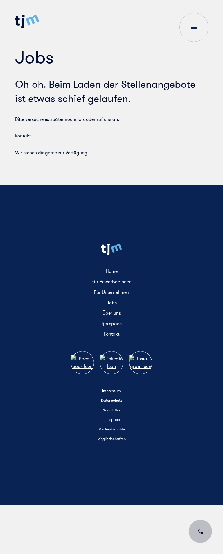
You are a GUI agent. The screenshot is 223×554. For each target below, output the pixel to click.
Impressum (111, 391)
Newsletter (111, 410)
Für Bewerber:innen (111, 281)
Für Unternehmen (111, 292)
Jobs (112, 302)
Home (112, 271)
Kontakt (23, 136)
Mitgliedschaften (111, 439)
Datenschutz (111, 400)
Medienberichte (111, 429)
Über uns (111, 313)
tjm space (112, 323)
